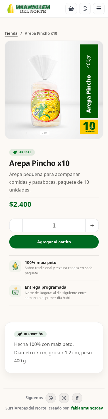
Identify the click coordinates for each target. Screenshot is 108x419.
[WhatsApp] (85, 8)
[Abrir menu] (99, 8)
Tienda (11, 33)
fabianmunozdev (87, 408)
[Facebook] (77, 398)
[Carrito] (71, 8)
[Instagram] (64, 398)
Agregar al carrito (54, 242)
